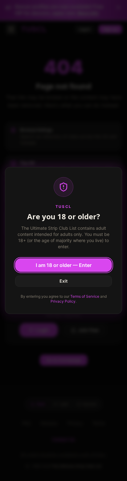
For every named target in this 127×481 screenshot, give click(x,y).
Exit (63, 281)
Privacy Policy (63, 301)
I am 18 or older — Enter (64, 265)
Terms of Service (84, 296)
